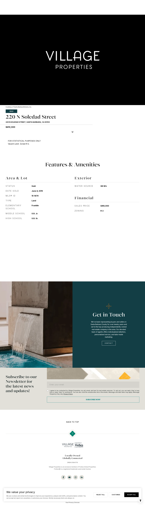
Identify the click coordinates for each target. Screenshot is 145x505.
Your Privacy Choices (72, 502)
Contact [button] (109, 343)
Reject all (100, 495)
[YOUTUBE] (69, 477)
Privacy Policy (68, 394)
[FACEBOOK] (63, 477)
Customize (116, 495)
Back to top (72, 422)
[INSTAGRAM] (75, 477)
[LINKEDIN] (81, 477)
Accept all (131, 495)
